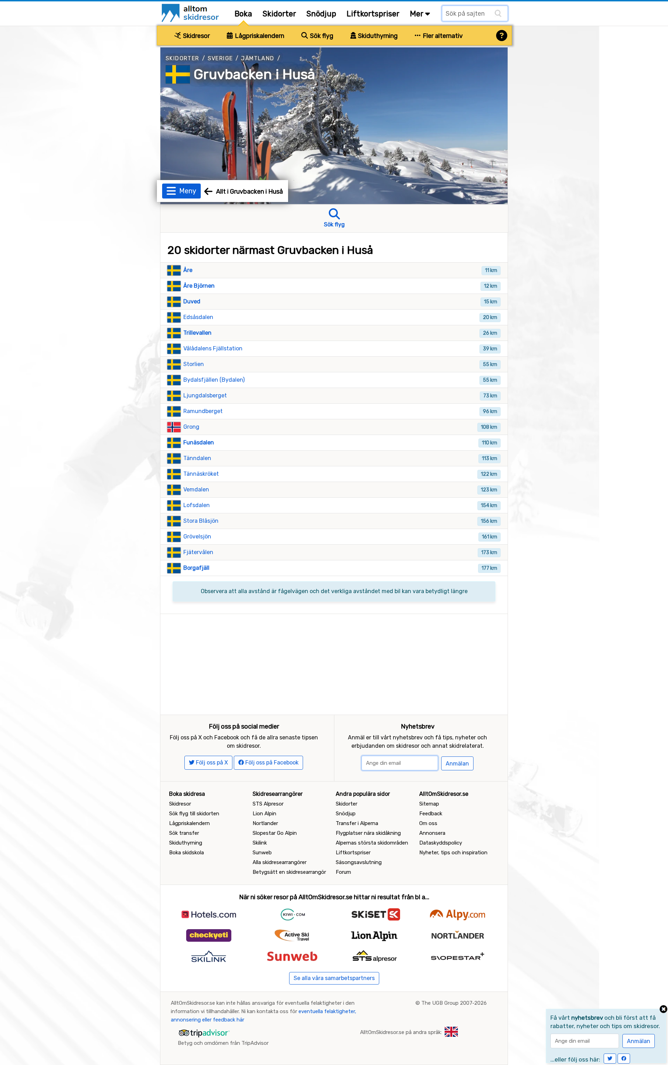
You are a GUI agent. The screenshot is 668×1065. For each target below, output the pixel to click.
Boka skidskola (186, 852)
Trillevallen (197, 332)
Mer (417, 13)
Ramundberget (203, 411)
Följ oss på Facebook (271, 762)
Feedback (430, 813)
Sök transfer (184, 833)
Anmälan (457, 763)
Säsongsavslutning (359, 862)
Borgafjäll (196, 568)
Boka (243, 13)
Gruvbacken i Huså (254, 74)
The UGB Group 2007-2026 (454, 1003)
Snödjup (321, 13)
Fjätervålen (198, 552)
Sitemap (429, 804)
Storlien (193, 364)
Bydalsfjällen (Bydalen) (214, 379)
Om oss (428, 823)
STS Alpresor (268, 804)
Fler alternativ (442, 36)
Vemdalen (196, 489)
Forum (343, 872)
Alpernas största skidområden (372, 843)
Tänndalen (197, 458)
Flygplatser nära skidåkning (368, 833)
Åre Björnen (199, 285)
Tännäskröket (201, 474)
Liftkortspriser (373, 13)
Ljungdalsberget (205, 395)
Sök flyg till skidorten (194, 813)
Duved (191, 301)
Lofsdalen (196, 505)
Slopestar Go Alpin (275, 833)
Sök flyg (321, 36)
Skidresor (196, 36)
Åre (187, 270)
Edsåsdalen (198, 317)
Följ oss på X (211, 762)
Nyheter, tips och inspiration (453, 852)
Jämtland (257, 58)
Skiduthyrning (377, 36)
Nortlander (265, 823)
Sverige (220, 58)
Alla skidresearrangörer (280, 862)
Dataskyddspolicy (440, 843)
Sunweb (262, 852)
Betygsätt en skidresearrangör (289, 872)
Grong (191, 426)
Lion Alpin (264, 813)
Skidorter (279, 13)
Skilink (260, 843)
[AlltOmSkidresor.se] (191, 12)
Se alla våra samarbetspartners (334, 978)
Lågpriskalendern (258, 36)
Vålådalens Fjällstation (212, 348)
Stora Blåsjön (200, 521)
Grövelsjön (197, 536)
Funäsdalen (198, 442)
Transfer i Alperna (357, 823)
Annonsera (432, 833)
